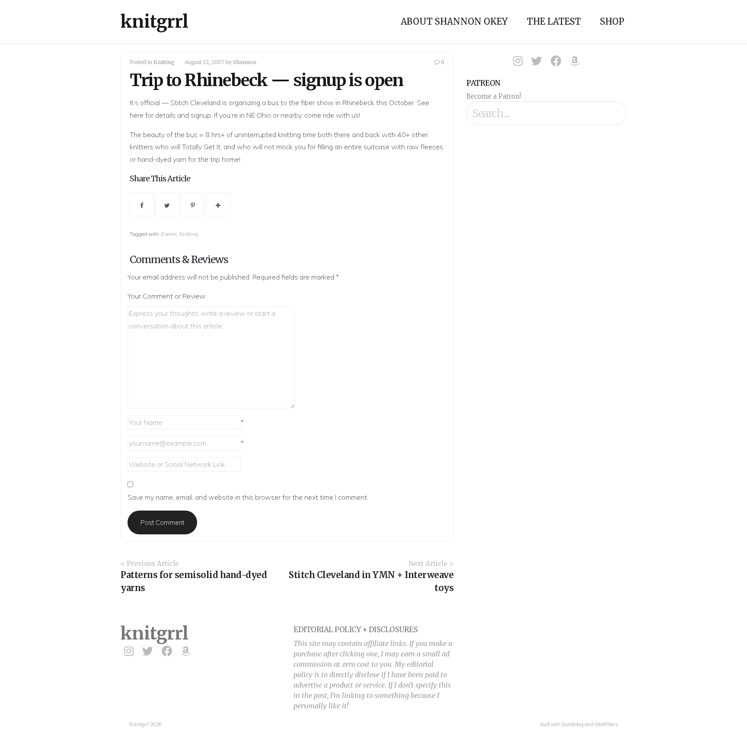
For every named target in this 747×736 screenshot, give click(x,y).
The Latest (554, 21)
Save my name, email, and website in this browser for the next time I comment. (248, 497)
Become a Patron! (493, 96)
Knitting (164, 62)
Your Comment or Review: (167, 296)
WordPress (606, 724)
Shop (612, 21)
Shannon (244, 62)
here (137, 115)
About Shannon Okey (454, 21)
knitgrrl (154, 21)
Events (169, 234)
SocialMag (573, 724)
